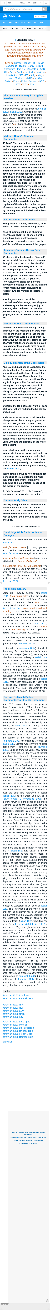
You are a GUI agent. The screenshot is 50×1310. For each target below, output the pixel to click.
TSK (32, 84)
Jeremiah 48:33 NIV (13, 1004)
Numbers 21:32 (11, 741)
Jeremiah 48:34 (10, 553)
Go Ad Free (4, 1304)
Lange (10, 78)
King (40, 75)
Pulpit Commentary (15, 588)
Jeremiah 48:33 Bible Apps (16, 1021)
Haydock (28, 72)
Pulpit (24, 81)
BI (34, 63)
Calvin (41, 63)
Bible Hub (8, 1041)
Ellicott (39, 66)
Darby (31, 66)
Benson (27, 63)
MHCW (38, 78)
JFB (21, 75)
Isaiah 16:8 (8, 744)
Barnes (17, 63)
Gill (5, 72)
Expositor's (9, 69)
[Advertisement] (28, 1095)
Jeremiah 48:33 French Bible (17, 1034)
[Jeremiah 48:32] (3, 588)
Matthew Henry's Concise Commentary (19, 137)
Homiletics (11, 75)
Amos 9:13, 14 (11, 608)
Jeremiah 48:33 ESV (13, 1011)
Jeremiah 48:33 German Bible (18, 1037)
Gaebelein (32, 69)
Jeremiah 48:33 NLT (13, 1008)
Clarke (22, 66)
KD (26, 75)
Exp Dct (21, 69)
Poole (16, 81)
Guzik (19, 72)
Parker (7, 81)
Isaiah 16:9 (21, 725)
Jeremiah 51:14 (27, 648)
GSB (42, 69)
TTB (18, 84)
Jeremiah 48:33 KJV (13, 1017)
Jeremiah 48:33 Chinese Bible (18, 1031)
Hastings (40, 72)
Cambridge (11, 66)
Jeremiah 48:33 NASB (14, 1014)
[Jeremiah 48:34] (47, 588)
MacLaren (20, 78)
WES (25, 84)
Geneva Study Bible (15, 500)
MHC (30, 78)
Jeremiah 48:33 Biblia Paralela (18, 1028)
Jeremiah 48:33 (23, 924)
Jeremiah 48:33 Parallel (15, 1024)
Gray (11, 72)
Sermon (33, 81)
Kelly (33, 75)
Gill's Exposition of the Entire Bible (24, 362)
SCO (41, 81)
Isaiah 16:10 (16, 112)
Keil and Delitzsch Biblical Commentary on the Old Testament (24, 698)
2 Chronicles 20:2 (30, 798)
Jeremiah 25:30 (10, 581)
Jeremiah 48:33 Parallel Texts (18, 998)
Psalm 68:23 (10, 798)
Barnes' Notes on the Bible (19, 219)
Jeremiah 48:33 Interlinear (16, 995)
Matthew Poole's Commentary (21, 323)
